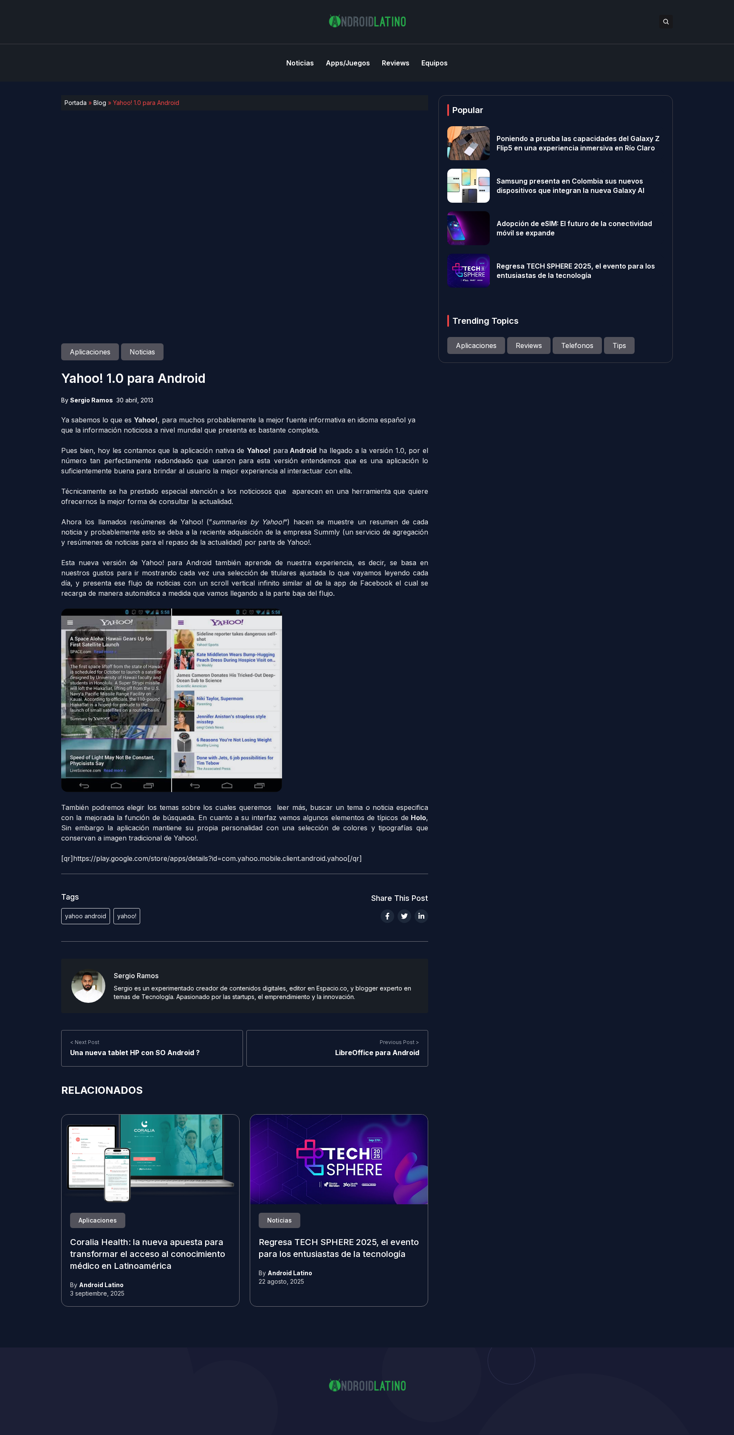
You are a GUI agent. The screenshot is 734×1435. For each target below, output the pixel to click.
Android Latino (101, 1284)
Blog (99, 102)
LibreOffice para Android (377, 1052)
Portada (76, 102)
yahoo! (126, 916)
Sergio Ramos (91, 400)
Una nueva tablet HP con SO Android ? (135, 1052)
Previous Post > (399, 1042)
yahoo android (85, 916)
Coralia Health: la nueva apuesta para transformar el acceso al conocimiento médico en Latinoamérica (147, 1254)
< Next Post (84, 1042)
